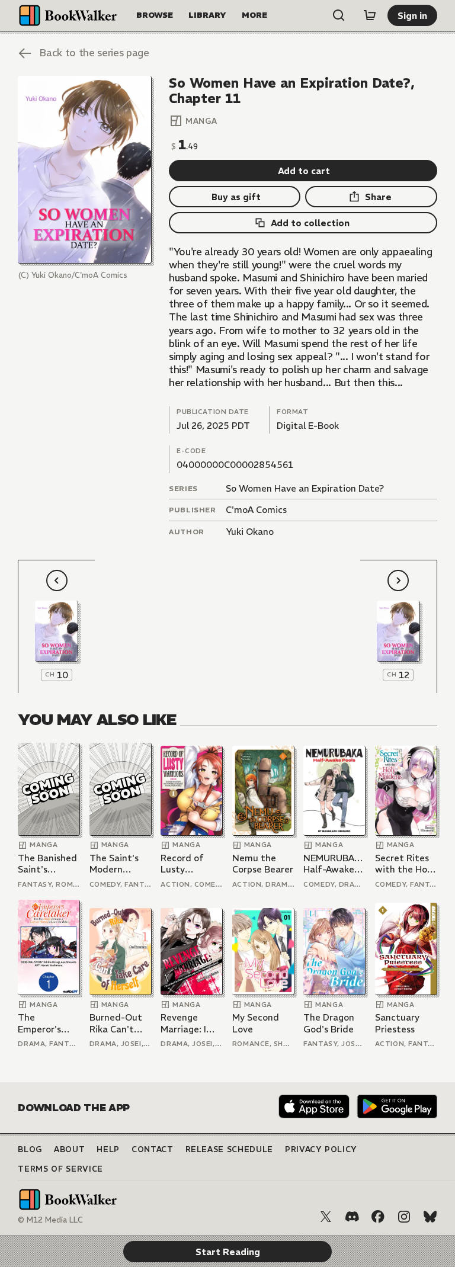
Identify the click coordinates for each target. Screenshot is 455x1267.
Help (108, 1149)
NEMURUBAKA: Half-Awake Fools (334, 863)
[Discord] (352, 1217)
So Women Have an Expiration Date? (305, 488)
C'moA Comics (256, 509)
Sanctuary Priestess (397, 1023)
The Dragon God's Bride (328, 1023)
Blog (30, 1149)
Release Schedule (229, 1149)
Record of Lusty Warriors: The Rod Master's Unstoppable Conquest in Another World (190, 863)
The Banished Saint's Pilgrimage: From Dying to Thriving (48, 863)
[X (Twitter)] (326, 1217)
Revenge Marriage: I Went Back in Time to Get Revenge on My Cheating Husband (189, 1023)
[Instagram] (404, 1217)
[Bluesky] (430, 1217)
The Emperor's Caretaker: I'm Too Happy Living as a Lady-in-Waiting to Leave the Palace (48, 1023)
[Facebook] (378, 1217)
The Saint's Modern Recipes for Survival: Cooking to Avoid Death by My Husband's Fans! (116, 863)
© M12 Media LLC (50, 1220)
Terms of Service (60, 1169)
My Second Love (255, 1023)
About (69, 1149)
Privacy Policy (321, 1149)
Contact (153, 1149)
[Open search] (339, 15)
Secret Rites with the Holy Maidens (404, 863)
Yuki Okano (250, 531)
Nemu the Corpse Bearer (262, 863)
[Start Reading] (84, 170)
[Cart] (370, 15)
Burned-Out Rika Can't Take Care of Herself (117, 1023)
